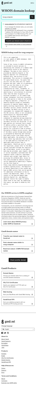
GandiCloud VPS (6, 362)
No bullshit (4, 343)
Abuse (3, 378)
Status (3, 368)
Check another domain (18, 260)
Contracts (4, 381)
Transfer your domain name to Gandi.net (18, 41)
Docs (2, 372)
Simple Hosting (5, 360)
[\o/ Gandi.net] (18, 322)
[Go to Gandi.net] (6, 3)
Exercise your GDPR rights (9, 383)
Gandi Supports (6, 341)
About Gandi (5, 339)
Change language (6, 326)
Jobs (2, 347)
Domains (3, 353)
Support (3, 370)
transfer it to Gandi (10, 28)
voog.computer (9, 24)
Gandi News (4, 345)
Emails (3, 356)
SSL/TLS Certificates (7, 358)
